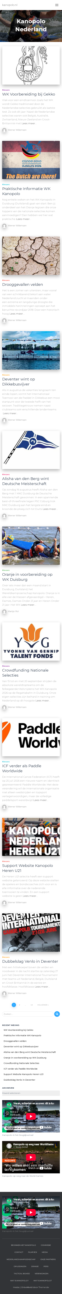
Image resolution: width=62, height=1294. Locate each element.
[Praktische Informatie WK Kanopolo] (31, 160)
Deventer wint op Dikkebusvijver (18, 381)
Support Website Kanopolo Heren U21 (24, 1074)
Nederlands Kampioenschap (21, 1259)
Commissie (46, 1245)
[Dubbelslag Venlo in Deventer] (31, 932)
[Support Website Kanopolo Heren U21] (31, 837)
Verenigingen (41, 1273)
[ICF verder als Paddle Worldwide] (31, 737)
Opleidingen (20, 1266)
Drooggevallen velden (22, 284)
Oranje (35, 1266)
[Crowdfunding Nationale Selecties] (31, 641)
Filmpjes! (32, 1252)
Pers (46, 1266)
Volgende (42, 1005)
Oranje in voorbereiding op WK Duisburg (27, 577)
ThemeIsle (43, 1287)
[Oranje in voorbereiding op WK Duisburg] (31, 546)
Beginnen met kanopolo (23, 1245)
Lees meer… (29, 123)
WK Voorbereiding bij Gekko (28, 94)
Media (45, 1252)
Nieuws (6, 90)
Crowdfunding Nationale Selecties (21, 1063)
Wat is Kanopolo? (19, 1280)
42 (32, 1005)
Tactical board (22, 1273)
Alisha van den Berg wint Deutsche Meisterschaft (25, 481)
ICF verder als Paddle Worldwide (21, 768)
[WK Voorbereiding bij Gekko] (31, 65)
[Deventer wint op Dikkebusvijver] (31, 350)
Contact (18, 1252)
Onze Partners (48, 1259)
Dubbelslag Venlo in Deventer (30, 961)
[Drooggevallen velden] (31, 256)
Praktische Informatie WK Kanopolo (22, 1035)
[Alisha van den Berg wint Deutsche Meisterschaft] (31, 450)
